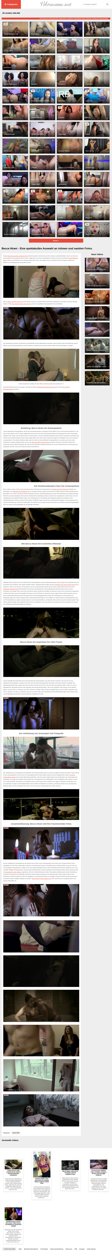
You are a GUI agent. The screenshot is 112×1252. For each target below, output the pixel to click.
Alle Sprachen (44, 18)
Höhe (83, 18)
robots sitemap (91, 1249)
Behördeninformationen (31, 1249)
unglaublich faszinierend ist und (46, 387)
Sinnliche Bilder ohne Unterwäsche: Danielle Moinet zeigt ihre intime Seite (42, 1181)
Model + (56, 240)
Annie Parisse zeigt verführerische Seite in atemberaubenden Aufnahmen (13, 1173)
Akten (20, 1249)
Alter (56, 18)
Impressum (69, 1249)
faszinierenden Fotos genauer (40, 442)
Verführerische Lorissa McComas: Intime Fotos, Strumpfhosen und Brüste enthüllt (13, 1224)
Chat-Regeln (44, 1249)
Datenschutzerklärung (56, 1249)
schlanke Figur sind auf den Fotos (65, 584)
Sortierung (95, 18)
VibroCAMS (15, 1133)
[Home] (56, 4)
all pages (82, 1249)
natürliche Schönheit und (10, 589)
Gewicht (88, 18)
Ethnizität (51, 18)
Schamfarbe (77, 18)
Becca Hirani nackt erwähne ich (41, 878)
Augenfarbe (62, 18)
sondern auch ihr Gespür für (60, 489)
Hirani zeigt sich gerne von (15, 301)
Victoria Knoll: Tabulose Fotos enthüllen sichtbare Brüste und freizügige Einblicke (99, 1173)
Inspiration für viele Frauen (13, 872)
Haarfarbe (70, 18)
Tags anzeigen (103, 18)
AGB (75, 1249)
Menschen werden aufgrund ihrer (17, 256)
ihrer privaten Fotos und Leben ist (21, 304)
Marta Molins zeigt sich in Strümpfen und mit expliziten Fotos (70, 1173)
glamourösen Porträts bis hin (21, 491)
